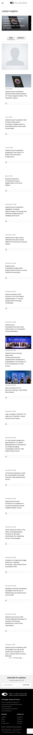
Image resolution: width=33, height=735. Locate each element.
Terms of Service (5, 730)
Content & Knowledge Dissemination (11, 704)
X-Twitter (19, 723)
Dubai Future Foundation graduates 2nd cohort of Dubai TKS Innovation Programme (14, 154)
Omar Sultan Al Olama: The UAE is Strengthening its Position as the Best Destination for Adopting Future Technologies (15, 534)
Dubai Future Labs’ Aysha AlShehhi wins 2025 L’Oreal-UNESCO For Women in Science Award (16, 241)
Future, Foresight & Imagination (10, 702)
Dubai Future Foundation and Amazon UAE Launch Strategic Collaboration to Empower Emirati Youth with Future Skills (15, 124)
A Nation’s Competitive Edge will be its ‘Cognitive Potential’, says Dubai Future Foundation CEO (15, 563)
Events (3, 721)
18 (13, 658)
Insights (3, 717)
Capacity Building (6, 706)
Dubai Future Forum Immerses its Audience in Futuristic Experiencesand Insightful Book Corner (14, 504)
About (3, 719)
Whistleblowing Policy (9, 732)
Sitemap (19, 732)
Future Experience (6, 710)
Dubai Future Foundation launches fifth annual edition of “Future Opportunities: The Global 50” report (13, 23)
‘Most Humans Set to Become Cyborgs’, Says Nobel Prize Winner (16, 390)
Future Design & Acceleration (9, 708)
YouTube (19, 719)
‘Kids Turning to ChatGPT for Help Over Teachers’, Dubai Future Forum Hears (15, 416)
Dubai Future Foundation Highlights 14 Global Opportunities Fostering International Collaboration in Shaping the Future (16, 211)
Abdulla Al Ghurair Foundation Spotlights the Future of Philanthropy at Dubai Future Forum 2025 (16, 592)
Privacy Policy (16, 730)
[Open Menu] (3, 3)
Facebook (20, 717)
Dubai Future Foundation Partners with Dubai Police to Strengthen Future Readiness (15, 328)
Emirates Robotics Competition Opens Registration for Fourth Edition (13, 182)
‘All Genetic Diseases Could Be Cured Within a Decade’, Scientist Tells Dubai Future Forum (15, 476)
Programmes (5, 723)
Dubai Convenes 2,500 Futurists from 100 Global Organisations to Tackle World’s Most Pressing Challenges (14, 298)
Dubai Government (6, 729)
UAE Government (17, 729)
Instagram (20, 721)
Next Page (19, 658)
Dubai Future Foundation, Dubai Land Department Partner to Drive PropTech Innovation (16, 269)
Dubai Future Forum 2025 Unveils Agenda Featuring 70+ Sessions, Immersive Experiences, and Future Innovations (16, 621)
